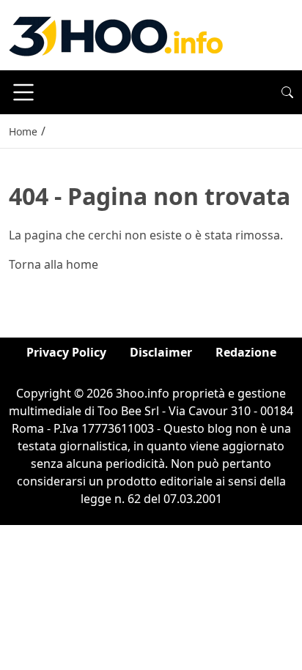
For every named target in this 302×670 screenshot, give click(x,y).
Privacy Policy (66, 352)
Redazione (246, 352)
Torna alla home (53, 264)
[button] (287, 92)
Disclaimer (161, 352)
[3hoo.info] (116, 34)
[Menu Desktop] (23, 92)
